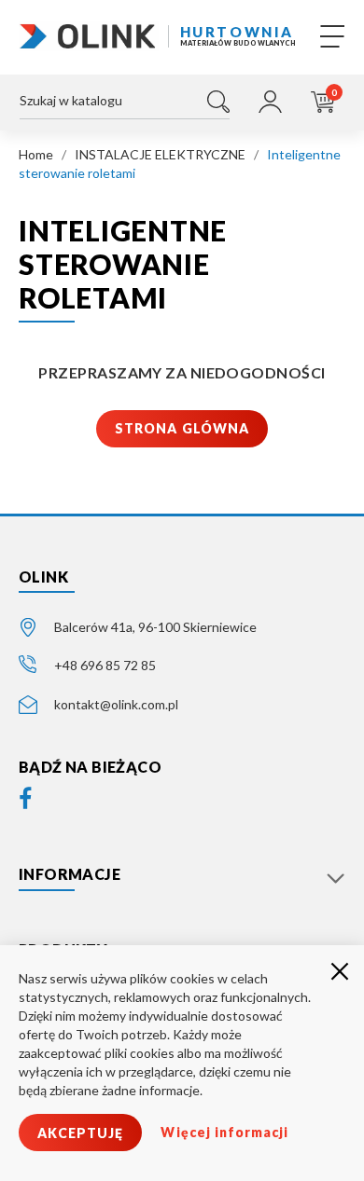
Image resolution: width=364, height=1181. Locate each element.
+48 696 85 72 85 (105, 665)
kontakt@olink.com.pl (116, 704)
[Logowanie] (270, 101)
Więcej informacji (224, 1132)
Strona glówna (182, 428)
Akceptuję (80, 1133)
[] (218, 101)
